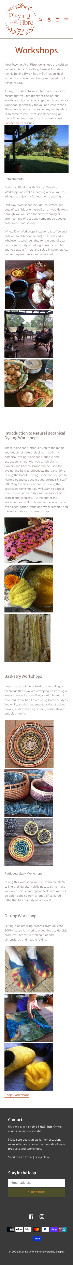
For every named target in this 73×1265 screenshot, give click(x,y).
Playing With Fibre (30, 1252)
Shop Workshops (16, 1095)
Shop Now (42, 1157)
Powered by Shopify (52, 1252)
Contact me (12, 123)
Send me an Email (20, 1157)
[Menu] (66, 19)
